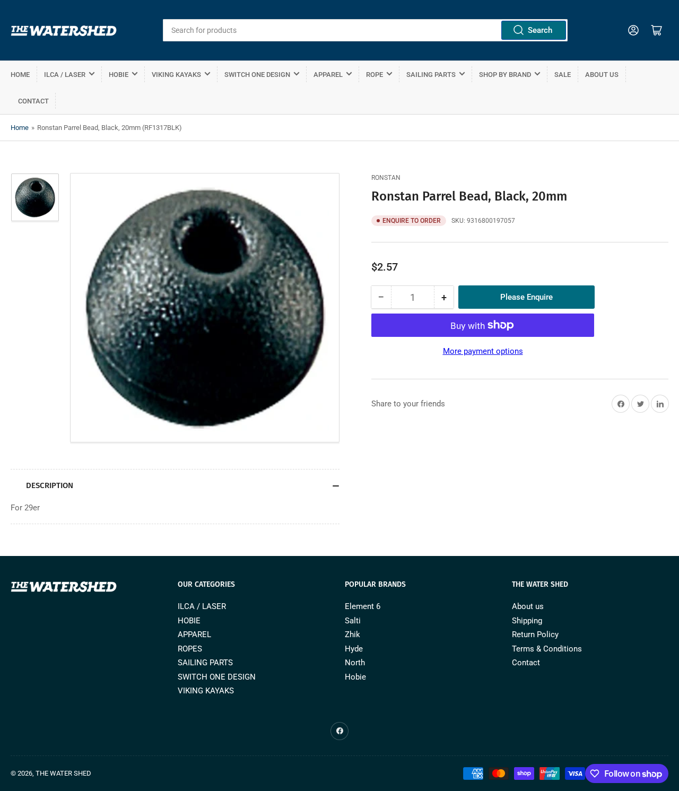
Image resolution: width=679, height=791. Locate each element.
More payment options (483, 351)
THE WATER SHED (63, 773)
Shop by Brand (505, 75)
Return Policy (535, 634)
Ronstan (386, 177)
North (355, 662)
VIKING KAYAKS (176, 75)
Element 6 (362, 606)
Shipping (527, 620)
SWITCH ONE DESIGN (257, 75)
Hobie (355, 677)
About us (602, 75)
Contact (33, 101)
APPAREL (328, 75)
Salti (353, 620)
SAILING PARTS (431, 75)
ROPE (374, 75)
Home (20, 75)
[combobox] (365, 30)
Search (540, 30)
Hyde (354, 649)
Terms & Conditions (547, 649)
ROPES (190, 649)
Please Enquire (526, 297)
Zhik (352, 634)
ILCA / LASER (64, 75)
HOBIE (118, 75)
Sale (562, 75)
